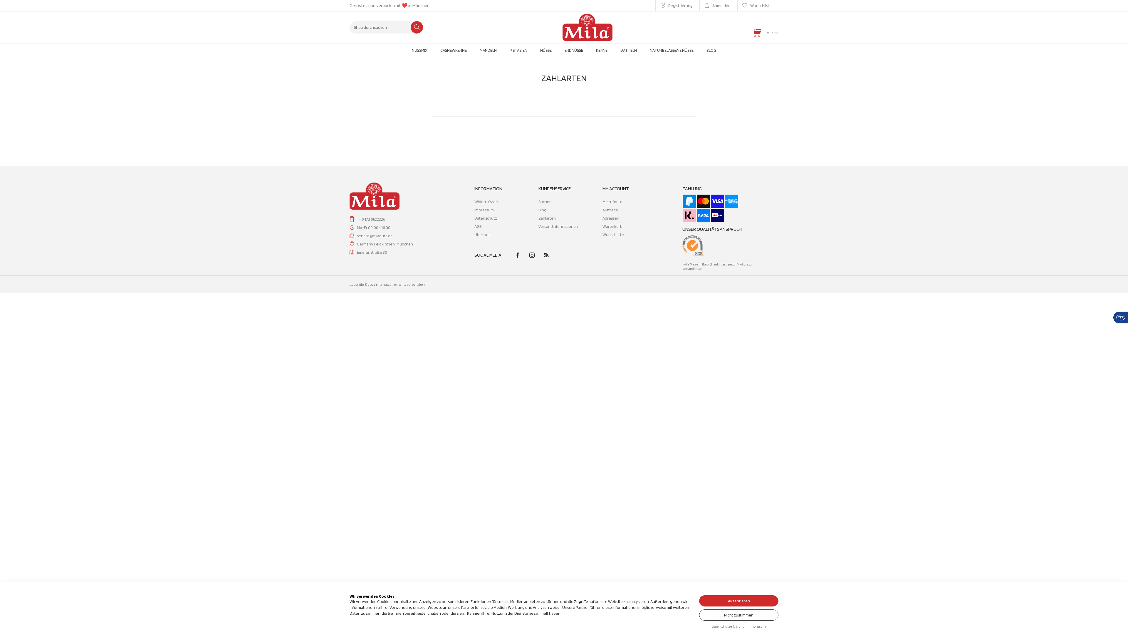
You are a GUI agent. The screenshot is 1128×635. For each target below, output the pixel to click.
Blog (711, 50)
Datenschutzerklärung (728, 626)
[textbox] (383, 27)
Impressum (484, 210)
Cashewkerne (453, 50)
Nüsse (546, 50)
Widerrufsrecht (487, 201)
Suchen (417, 27)
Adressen (610, 218)
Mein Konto (612, 201)
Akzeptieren (739, 601)
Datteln (628, 50)
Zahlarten (547, 218)
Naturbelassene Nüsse (672, 50)
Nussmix (419, 50)
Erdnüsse (574, 50)
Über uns (482, 234)
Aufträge (610, 210)
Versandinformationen (558, 226)
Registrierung (680, 5)
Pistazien (518, 50)
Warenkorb (612, 226)
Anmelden (721, 5)
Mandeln (488, 50)
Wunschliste (613, 234)
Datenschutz (485, 218)
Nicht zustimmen (738, 615)
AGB (478, 226)
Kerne (601, 50)
